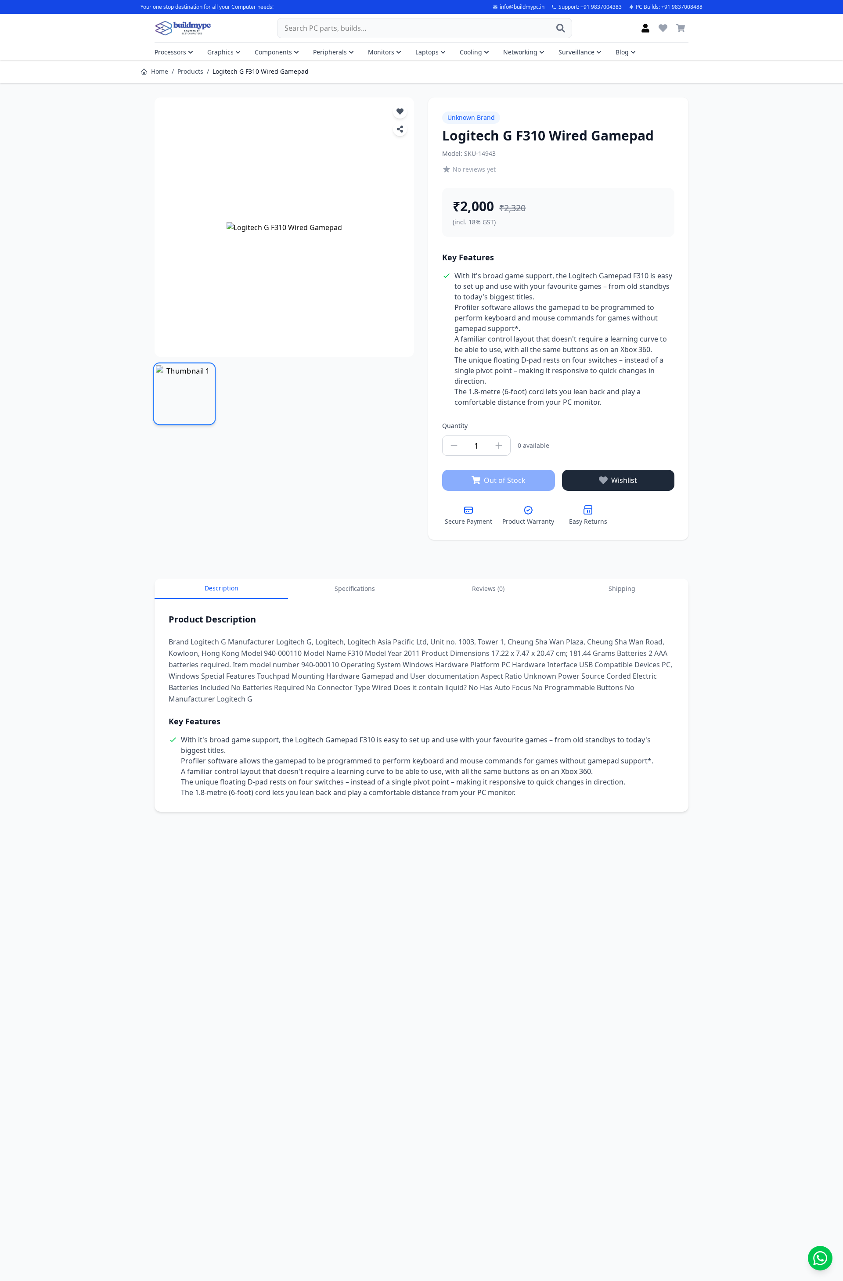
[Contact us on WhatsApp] (820, 1258)
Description (221, 588)
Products (190, 71)
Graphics (220, 52)
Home (159, 71)
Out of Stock (505, 480)
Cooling (471, 52)
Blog (622, 52)
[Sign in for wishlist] (663, 28)
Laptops (427, 52)
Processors (170, 52)
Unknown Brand (471, 117)
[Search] (561, 28)
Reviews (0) (488, 588)
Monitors (381, 52)
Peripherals (330, 52)
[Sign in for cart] (680, 28)
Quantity (455, 425)
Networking (520, 52)
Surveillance (576, 52)
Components (273, 52)
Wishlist (624, 480)
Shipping (622, 588)
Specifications (355, 588)
